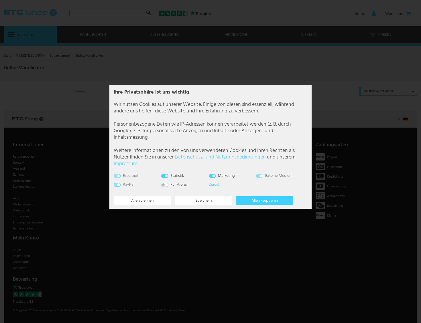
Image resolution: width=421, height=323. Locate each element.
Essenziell (131, 176)
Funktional (179, 185)
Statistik (177, 176)
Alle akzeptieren (264, 200)
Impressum (125, 164)
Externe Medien (278, 176)
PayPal (128, 185)
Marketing (226, 176)
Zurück (214, 185)
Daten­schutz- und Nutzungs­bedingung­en (220, 157)
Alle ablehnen (142, 200)
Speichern (203, 200)
